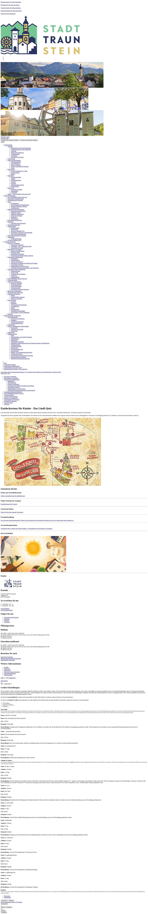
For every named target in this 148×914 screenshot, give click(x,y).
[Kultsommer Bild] (74, 554)
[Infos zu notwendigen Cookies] (10, 703)
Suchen (3, 910)
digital (12, 678)
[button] (5, 137)
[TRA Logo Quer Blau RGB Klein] (12, 586)
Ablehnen (11, 900)
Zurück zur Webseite (6, 907)
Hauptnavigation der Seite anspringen (11, 2)
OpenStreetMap (5, 608)
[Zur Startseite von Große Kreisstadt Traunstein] (40, 54)
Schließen (3, 912)
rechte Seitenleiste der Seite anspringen (11, 11)
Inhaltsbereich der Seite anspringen (10, 5)
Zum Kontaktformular (7, 610)
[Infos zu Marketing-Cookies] (14, 705)
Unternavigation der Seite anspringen (11, 8)
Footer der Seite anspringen (8, 13)
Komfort (5, 706)
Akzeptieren (4, 900)
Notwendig (6, 703)
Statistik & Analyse (8, 705)
